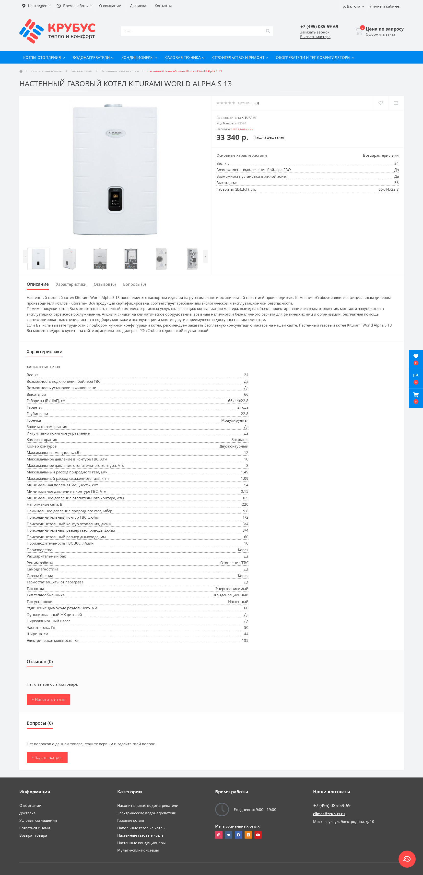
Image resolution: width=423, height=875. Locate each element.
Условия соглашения (38, 820)
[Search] (268, 31)
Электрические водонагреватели (146, 812)
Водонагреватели (91, 57)
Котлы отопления (42, 57)
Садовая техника (183, 57)
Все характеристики (381, 155)
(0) (257, 102)
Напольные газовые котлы (141, 827)
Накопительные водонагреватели (147, 805)
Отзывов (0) (105, 284)
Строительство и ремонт (238, 57)
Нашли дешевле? (269, 137)
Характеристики (71, 284)
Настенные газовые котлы (120, 71)
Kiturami (249, 117)
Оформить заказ (380, 34)
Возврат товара (33, 835)
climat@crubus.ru (329, 813)
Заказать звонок (314, 32)
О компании (30, 805)
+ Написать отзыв (48, 699)
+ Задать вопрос (47, 757)
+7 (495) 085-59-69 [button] (332, 805)
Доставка (27, 812)
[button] (416, 398)
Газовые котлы (81, 71)
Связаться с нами (34, 827)
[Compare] (396, 103)
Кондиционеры (137, 57)
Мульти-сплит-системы (138, 850)
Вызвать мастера (315, 36)
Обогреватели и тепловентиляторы (313, 57)
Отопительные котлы (46, 71)
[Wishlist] (380, 103)
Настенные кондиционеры (141, 842)
